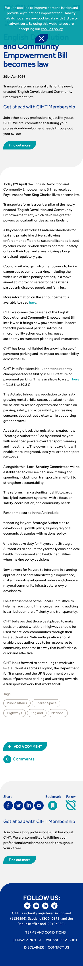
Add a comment (27, 747)
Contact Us (58, 948)
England (37, 713)
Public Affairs (17, 703)
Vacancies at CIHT (62, 940)
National (57, 713)
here (32, 303)
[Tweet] (18, 805)
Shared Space (46, 703)
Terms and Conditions (45, 933)
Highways (14, 713)
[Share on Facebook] (8, 805)
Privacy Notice (28, 940)
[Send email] (39, 805)
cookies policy (52, 29)
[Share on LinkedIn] (28, 805)
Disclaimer (34, 948)
